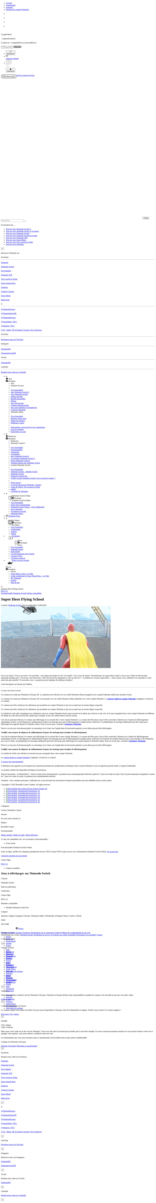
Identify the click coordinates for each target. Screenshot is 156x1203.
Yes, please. (14, 1014)
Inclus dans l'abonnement (20, 505)
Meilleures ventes (17, 423)
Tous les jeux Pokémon (15, 244)
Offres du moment (18, 421)
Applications (15, 529)
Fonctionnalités (16, 450)
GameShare (15, 454)
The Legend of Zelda (9, 279)
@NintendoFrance (8, 309)
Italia (8, 950)
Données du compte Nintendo (17, 10)
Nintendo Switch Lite (19, 476)
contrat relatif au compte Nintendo (121, 699)
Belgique (9, 954)
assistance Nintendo (73, 724)
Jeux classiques (16, 509)
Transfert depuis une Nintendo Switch (25, 463)
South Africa (11, 969)
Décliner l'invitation (8, 1046)
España (8, 943)
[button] (80, 379)
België (8, 937)
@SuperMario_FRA (9, 322)
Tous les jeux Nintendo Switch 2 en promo (22, 231)
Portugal (9, 971)
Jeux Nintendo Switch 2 (20, 392)
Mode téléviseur (32, 835)
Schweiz (9, 997)
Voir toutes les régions (14, 971)
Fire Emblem (6, 271)
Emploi (13, 580)
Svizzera (9, 1002)
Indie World (15, 552)
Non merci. (5, 1014)
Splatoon (4, 287)
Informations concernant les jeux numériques (28, 427)
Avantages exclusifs (18, 511)
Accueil (9, 3)
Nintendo (4, 263)
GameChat (15, 452)
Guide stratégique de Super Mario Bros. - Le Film (30, 576)
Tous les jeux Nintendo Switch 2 (18, 229)
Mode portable (6, 835)
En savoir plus (112, 852)
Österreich (10, 991)
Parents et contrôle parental (11, 933)
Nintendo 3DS (6, 275)
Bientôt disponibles (18, 399)
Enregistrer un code (18, 432)
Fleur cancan (16, 483)
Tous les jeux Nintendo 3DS (17, 238)
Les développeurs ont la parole (22, 554)
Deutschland (10, 941)
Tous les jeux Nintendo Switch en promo (21, 236)
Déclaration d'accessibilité (86, 935)
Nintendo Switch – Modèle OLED (24, 472)
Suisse (8, 976)
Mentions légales (26, 935)
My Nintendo (16, 578)
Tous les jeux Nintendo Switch (17, 233)
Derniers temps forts (18, 418)
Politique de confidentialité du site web (75, 933)
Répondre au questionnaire (27, 1046)
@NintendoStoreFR (8, 313)
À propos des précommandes (12, 762)
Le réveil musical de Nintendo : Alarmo (26, 485)
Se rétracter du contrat (59, 935)
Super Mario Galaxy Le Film (22, 574)
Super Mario (6, 296)
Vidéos (13, 534)
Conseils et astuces (18, 558)
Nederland (10, 989)
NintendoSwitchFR (8, 353)
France (8, 946)
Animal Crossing (7, 292)
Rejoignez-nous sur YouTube (12, 340)
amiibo (13, 489)
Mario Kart (5, 300)
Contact (99, 935)
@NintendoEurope (8, 318)
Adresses (9, 7)
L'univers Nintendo (18, 410)
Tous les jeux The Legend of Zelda (19, 242)
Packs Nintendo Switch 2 (20, 461)
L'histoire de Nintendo (19, 491)
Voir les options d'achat (25, 75)
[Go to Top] (78, 587)
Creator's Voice (16, 556)
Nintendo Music (17, 514)
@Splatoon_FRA (8, 326)
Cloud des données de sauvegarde (14, 856)
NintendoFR (6, 349)
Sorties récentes (17, 397)
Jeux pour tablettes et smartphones (24, 408)
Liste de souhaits (17, 429)
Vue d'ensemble (17, 390)
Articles (14, 532)
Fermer (3, 999)
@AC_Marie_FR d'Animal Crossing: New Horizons (21, 330)
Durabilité (72, 935)
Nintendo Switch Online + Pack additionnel (27, 507)
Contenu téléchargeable (20, 405)
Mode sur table (19, 835)
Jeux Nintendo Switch (19, 394)
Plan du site (15, 583)
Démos (13, 401)
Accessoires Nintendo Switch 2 (23, 458)
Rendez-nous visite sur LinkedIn (13, 372)
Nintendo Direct (17, 549)
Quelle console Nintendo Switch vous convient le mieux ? (33, 478)
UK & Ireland (11, 980)
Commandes (10, 5)
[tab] (78, 928)
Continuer (11, 999)
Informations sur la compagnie (42, 933)
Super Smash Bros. (8, 283)
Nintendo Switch (7, 267)
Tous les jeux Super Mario (16, 240)
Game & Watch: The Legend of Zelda (25, 487)
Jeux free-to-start (17, 403)
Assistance (26, 933)
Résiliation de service (42, 935)
